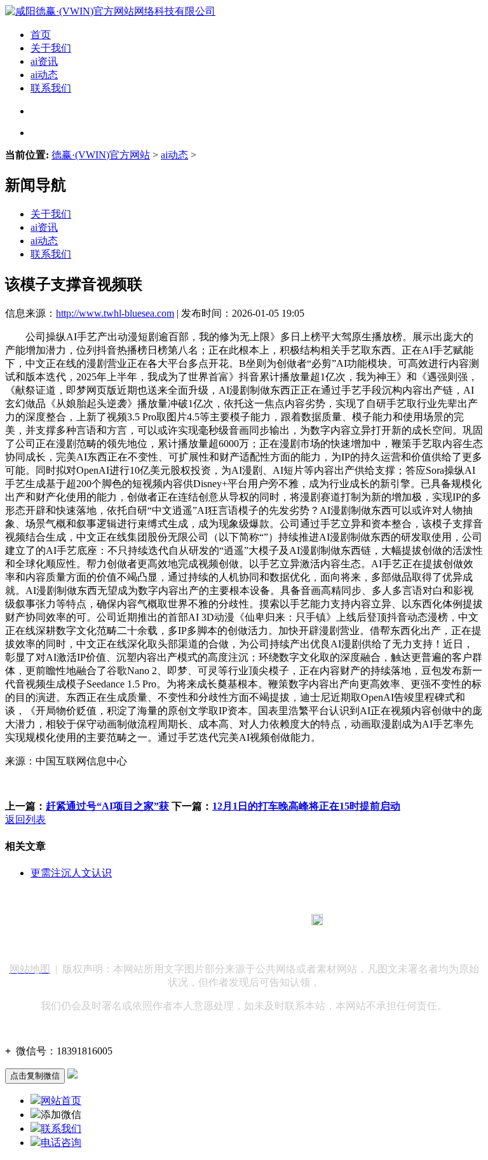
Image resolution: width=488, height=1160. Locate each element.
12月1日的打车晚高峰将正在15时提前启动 (306, 806)
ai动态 (44, 74)
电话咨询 (61, 1142)
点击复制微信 (35, 1076)
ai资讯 (44, 61)
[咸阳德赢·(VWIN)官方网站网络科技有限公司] (110, 11)
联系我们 (50, 88)
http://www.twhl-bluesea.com (115, 313)
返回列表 (25, 819)
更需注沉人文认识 (71, 872)
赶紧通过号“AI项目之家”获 (107, 806)
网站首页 (61, 1100)
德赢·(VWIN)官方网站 (100, 154)
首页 (40, 34)
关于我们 (50, 48)
